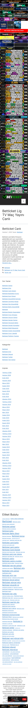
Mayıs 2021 (5, 503)
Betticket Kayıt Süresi (9, 296)
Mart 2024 (5, 412)
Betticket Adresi (7, 285)
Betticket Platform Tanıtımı (10, 336)
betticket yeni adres (18, 630)
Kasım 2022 (6, 455)
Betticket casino (8, 559)
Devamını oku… (7, 263)
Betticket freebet (19, 563)
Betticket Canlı (11, 228)
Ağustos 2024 (6, 399)
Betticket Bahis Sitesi (10, 533)
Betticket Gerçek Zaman (9, 320)
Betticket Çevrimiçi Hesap (10, 301)
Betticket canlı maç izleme (12, 554)
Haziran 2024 (6, 404)
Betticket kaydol (19, 589)
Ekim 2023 (5, 426)
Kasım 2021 (6, 487)
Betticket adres (17, 521)
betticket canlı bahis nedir (8, 545)
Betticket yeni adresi (8, 632)
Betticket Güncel (6, 577)
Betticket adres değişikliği (8, 524)
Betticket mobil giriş (15, 600)
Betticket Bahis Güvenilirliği (10, 307)
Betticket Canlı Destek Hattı (8, 552)
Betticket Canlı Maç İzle (8, 556)
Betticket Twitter (7, 357)
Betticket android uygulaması (9, 528)
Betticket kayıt (6, 591)
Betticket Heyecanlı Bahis (10, 323)
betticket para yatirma (8, 604)
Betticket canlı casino (10, 547)
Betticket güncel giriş (11, 582)
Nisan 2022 (5, 473)
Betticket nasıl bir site (10, 602)
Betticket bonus (18, 536)
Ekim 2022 (5, 457)
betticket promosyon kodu (9, 612)
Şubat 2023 (6, 447)
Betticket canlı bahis (10, 543)
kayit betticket (16, 658)
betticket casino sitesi (8, 563)
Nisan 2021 (5, 505)
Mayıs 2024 (6, 407)
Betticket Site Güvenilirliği (10, 304)
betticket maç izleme (18, 598)
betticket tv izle (21, 625)
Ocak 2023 (5, 449)
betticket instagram (8, 589)
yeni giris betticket (18, 662)
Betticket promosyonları (11, 615)
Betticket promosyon (8, 610)
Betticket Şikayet (7, 354)
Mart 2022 (5, 476)
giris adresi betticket (15, 651)
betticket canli (5, 540)
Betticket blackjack (6, 536)
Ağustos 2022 (6, 463)
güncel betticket (6, 658)
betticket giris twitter (7, 568)
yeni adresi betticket (7, 662)
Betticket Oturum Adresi (9, 317)
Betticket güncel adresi (11, 580)
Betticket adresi (8, 526)
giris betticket (5, 653)
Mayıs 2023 (6, 439)
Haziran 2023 (6, 436)
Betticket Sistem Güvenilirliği (11, 331)
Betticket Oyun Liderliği (9, 333)
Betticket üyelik (5, 644)
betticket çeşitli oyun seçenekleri (18, 640)
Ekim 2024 (5, 394)
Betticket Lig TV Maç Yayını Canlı (14, 270)
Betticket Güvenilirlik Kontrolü (11, 299)
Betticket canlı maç (20, 552)
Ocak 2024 (5, 418)
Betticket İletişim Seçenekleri (11, 312)
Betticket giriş (19, 568)
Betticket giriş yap (9, 575)
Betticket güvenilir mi (10, 585)
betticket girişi (6, 573)
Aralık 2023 (5, 420)
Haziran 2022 (6, 468)
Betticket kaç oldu (9, 594)
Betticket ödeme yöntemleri (11, 643)
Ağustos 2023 (6, 431)
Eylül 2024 (5, 396)
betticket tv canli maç (7, 623)
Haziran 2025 (6, 380)
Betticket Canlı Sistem (9, 291)
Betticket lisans (18, 596)
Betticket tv (17, 621)
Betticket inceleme (18, 587)
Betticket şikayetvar (10, 650)
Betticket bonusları (6, 538)
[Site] (14, 51)
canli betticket (6, 651)
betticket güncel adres (18, 577)
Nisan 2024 (6, 410)
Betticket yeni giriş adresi (8, 636)
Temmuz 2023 (6, 434)
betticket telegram (7, 621)
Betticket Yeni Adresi (8, 360)
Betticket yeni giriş (8, 634)
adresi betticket (6, 518)
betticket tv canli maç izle (9, 625)
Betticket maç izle (7, 598)
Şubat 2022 (6, 479)
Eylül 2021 (5, 492)
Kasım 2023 (6, 423)
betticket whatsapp (7, 630)
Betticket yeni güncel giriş (12, 638)
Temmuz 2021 (6, 497)
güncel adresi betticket (18, 655)
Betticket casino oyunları (12, 561)
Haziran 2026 (6, 375)
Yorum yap (7, 272)
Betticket (7, 268)
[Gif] (14, 82)
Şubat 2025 (6, 386)
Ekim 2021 (5, 489)
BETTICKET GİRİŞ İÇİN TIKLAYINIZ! (14, 30)
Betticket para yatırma (8, 606)
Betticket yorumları (6, 640)
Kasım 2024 (6, 391)
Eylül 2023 (5, 428)
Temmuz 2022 (6, 465)
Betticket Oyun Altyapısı (9, 315)
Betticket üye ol (14, 645)
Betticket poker (20, 608)
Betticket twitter (8, 628)
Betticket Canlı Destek (11, 550)
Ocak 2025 (5, 388)
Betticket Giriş (6, 288)
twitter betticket (15, 659)
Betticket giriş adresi (10, 571)
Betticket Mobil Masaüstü (10, 328)
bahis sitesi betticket (17, 518)
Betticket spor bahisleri (18, 617)
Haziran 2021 (6, 500)
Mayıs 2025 (6, 383)
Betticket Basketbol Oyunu (10, 293)
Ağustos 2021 (6, 495)
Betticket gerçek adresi (11, 566)
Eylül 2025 (5, 378)
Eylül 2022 (5, 460)
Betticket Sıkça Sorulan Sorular (10, 619)
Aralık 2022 (5, 452)
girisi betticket (14, 654)
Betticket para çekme (9, 608)
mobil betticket (6, 659)
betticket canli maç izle (15, 540)
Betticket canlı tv (19, 556)
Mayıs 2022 (6, 471)
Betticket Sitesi (7, 617)
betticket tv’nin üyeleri (6, 663)
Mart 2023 (5, 444)
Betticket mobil (5, 600)
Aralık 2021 (5, 484)
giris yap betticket (7, 655)
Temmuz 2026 (6, 372)
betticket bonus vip (16, 538)
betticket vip (17, 628)
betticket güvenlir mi (7, 587)
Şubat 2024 (6, 415)
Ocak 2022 (5, 481)
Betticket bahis (7, 531)
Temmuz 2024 (6, 402)
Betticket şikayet (9, 647)
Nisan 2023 (6, 442)
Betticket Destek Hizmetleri (10, 325)
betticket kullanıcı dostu (8, 596)
